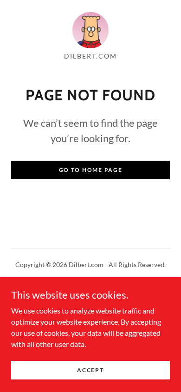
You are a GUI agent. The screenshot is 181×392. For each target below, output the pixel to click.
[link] (90, 29)
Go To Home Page (91, 169)
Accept (90, 369)
